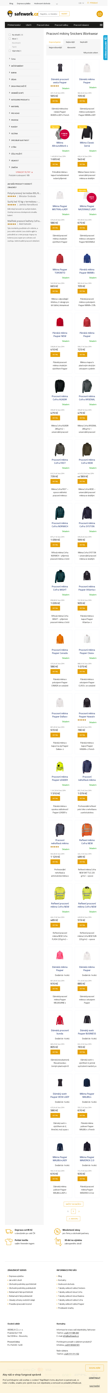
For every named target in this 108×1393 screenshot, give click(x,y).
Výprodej (16, 50)
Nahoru (74, 1218)
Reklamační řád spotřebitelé (21, 1292)
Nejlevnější (70, 42)
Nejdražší (83, 42)
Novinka (16, 42)
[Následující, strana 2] (73, 1211)
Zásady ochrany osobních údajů (22, 1300)
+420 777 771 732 (71, 1353)
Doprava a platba (23, 3)
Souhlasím (94, 1368)
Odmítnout (94, 1378)
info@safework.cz (71, 1336)
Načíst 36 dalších (73, 1204)
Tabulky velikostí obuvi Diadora (71, 1296)
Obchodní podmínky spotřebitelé (22, 1284)
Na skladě (17, 34)
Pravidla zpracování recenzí (20, 1304)
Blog (11, 3)
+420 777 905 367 (71, 1333)
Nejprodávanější (55, 47)
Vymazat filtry (23, 172)
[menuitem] (14, 25)
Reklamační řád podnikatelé (20, 1296)
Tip (14, 46)
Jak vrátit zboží (15, 1280)
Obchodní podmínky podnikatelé (22, 1288)
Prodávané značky (66, 1308)
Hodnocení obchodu (42, 3)
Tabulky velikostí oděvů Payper (71, 1304)
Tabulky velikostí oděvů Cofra (70, 1300)
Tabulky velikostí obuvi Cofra (70, 1292)
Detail (55, 101)
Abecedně (71, 47)
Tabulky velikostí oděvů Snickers (71, 1288)
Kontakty (62, 1280)
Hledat (64, 13)
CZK (80, 3)
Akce (14, 38)
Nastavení (95, 1386)
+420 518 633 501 (72, 1345)
